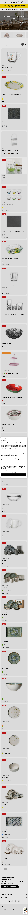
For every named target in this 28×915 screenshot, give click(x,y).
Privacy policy (4, 438)
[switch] (25, 913)
